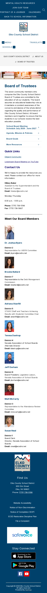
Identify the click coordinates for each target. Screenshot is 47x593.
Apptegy (28, 590)
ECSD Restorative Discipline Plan (22, 516)
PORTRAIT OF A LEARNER (12, 12)
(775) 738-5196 (26, 492)
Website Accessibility (22, 503)
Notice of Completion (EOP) (22, 512)
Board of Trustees (26, 62)
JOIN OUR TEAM (20, 8)
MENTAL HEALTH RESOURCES (20, 3)
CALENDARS (35, 12)
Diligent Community (13, 157)
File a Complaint (22, 521)
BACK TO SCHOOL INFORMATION (20, 17)
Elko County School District (17, 56)
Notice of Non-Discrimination (22, 507)
